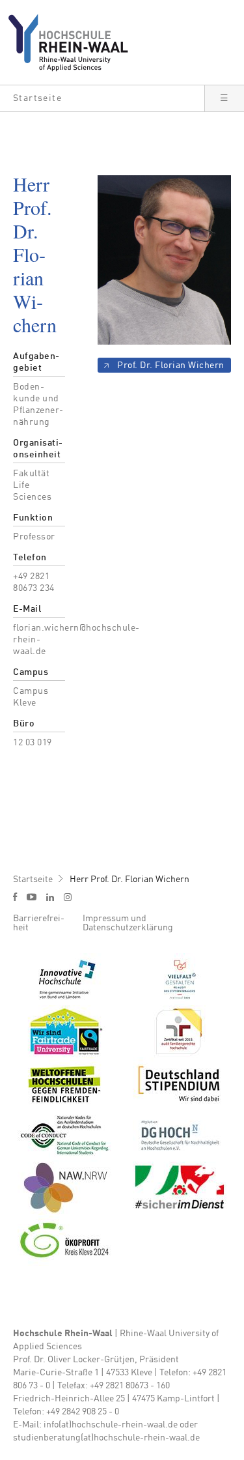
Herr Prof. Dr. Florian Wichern (129, 879)
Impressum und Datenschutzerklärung (128, 923)
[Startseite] (73, 42)
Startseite (33, 879)
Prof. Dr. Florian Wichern (170, 365)
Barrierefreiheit (38, 923)
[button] (102, 98)
